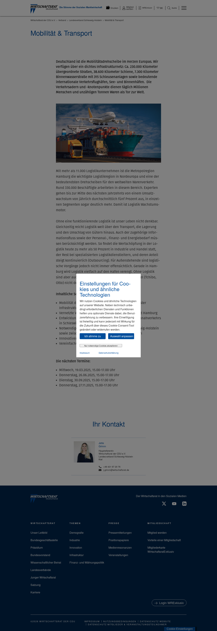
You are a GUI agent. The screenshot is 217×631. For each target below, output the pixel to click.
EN (159, 11)
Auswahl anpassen (121, 336)
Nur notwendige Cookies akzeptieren (101, 345)
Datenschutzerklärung (109, 352)
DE (159, 10)
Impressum (85, 352)
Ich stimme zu (92, 336)
